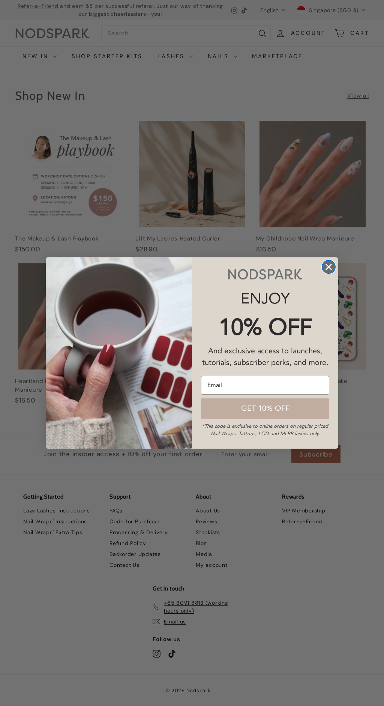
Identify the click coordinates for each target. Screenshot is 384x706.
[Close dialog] (328, 266)
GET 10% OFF (265, 408)
